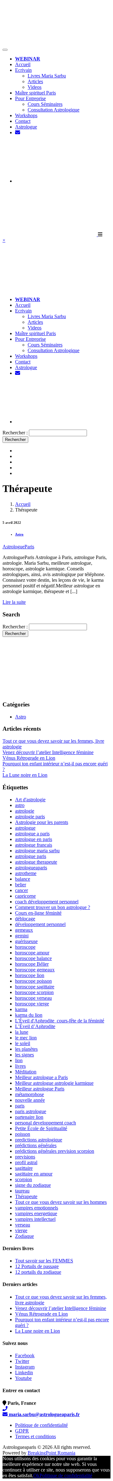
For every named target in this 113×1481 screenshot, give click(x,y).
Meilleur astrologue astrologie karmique (54, 1083)
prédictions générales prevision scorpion (54, 1151)
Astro (19, 534)
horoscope (25, 947)
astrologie (24, 811)
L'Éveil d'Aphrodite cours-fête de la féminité (59, 1020)
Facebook (25, 1355)
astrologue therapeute (36, 862)
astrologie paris (30, 816)
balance (22, 879)
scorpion (23, 1179)
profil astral (26, 1162)
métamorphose (29, 1094)
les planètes (26, 1049)
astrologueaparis (31, 867)
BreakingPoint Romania (51, 1452)
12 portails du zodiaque (38, 1272)
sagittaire (24, 1168)
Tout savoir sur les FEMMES (44, 1260)
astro (19, 805)
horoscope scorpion (34, 992)
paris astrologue (30, 1111)
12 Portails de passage (37, 1266)
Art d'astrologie (30, 799)
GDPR (22, 1430)
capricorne (25, 896)
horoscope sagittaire (34, 986)
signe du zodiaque (33, 1185)
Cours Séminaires (45, 104)
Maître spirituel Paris (35, 92)
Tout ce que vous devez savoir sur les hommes (61, 1202)
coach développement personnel (46, 901)
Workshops (26, 115)
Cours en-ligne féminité (38, 913)
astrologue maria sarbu (37, 850)
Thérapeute (26, 1196)
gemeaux (24, 930)
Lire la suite (14, 602)
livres (20, 1066)
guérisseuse (26, 941)
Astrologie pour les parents (41, 822)
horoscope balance (33, 958)
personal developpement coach (45, 1122)
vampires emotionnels (36, 1207)
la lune (21, 1032)
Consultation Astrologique (53, 109)
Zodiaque (24, 1236)
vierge (21, 1230)
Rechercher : (15, 432)
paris (19, 1105)
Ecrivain (23, 70)
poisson (22, 1134)
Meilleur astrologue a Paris (41, 1077)
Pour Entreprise (30, 98)
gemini (22, 935)
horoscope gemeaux (35, 969)
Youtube (23, 1378)
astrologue (25, 828)
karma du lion (28, 1015)
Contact (22, 121)
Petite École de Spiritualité (41, 1128)
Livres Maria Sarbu (47, 75)
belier (20, 884)
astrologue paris (30, 856)
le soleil (22, 1043)
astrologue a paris (32, 833)
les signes (24, 1054)
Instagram (25, 1366)
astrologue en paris (33, 839)
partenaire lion (29, 1117)
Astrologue (26, 126)
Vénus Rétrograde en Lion (29, 758)
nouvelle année (30, 1100)
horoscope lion (29, 975)
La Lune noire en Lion (25, 775)
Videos (34, 87)
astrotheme (25, 873)
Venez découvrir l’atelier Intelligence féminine (48, 752)
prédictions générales (35, 1145)
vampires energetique (36, 1213)
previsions (25, 1156)
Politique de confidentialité (41, 1425)
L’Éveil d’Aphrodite (35, 1026)
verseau (22, 1224)
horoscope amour (32, 952)
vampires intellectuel (35, 1219)
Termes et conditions (35, 1436)
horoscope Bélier (32, 964)
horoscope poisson (33, 981)
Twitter (22, 1361)
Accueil (22, 64)
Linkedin (24, 1372)
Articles (35, 81)
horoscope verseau (33, 998)
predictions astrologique (38, 1139)
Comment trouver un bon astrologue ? (52, 907)
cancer (21, 890)
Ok (36, 1475)
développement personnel (40, 924)
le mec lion (26, 1037)
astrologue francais (33, 845)
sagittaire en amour (33, 1173)
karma (21, 1009)
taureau (22, 1190)
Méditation (25, 1071)
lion (19, 1060)
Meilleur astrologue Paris (39, 1088)
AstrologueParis (18, 546)
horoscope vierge (32, 1003)
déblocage (25, 918)
